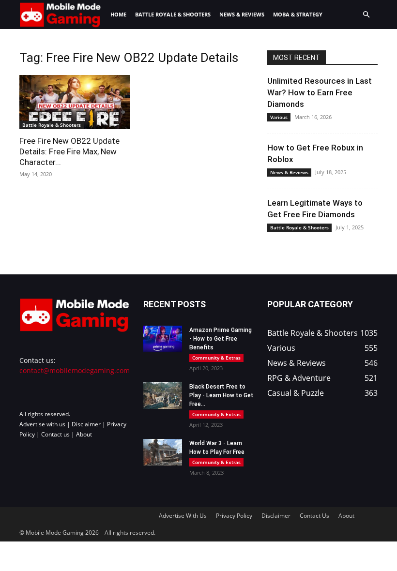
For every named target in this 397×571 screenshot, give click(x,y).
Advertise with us (42, 424)
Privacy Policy (234, 515)
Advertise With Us (183, 515)
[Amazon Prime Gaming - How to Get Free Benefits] (162, 339)
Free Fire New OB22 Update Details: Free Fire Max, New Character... (69, 151)
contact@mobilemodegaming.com (74, 370)
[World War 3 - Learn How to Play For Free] (162, 452)
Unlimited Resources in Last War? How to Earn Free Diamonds (319, 92)
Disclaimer (86, 424)
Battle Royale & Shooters (173, 14)
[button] (366, 14)
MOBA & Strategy (297, 14)
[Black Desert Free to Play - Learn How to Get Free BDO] (162, 395)
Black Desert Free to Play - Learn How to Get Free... (221, 395)
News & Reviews (241, 14)
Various (279, 117)
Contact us (55, 434)
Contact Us (314, 515)
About (84, 434)
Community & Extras (216, 357)
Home (118, 14)
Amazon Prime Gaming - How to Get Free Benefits (220, 339)
